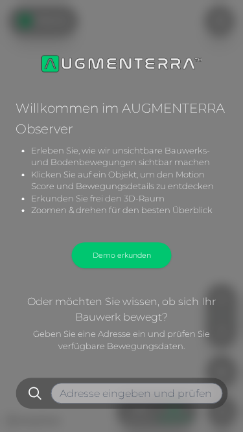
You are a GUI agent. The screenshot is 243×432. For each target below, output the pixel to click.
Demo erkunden (122, 255)
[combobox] (136, 393)
